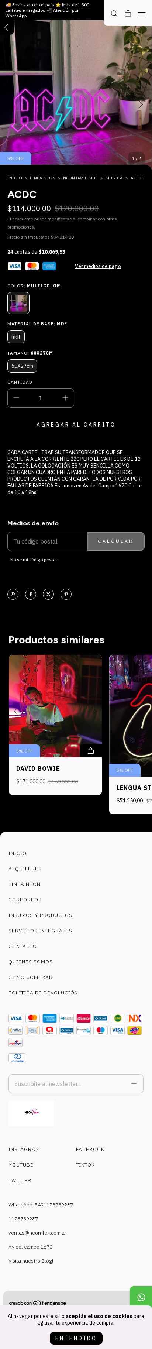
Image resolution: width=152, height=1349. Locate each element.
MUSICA (114, 178)
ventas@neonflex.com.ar (37, 1232)
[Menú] (141, 13)
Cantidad (19, 382)
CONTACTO (22, 946)
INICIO (17, 853)
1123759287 (23, 1218)
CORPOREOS (25, 899)
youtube (21, 1164)
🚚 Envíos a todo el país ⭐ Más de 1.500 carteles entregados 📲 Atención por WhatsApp (47, 10)
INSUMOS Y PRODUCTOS (40, 915)
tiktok (85, 1164)
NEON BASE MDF (80, 178)
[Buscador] (114, 13)
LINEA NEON (42, 178)
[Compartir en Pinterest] (66, 595)
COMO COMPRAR (30, 977)
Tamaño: (30, 353)
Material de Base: (37, 323)
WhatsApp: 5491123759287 (40, 1204)
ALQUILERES (25, 868)
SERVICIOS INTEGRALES (40, 930)
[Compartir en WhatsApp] (12, 595)
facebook (90, 1149)
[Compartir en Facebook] (30, 595)
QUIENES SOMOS (30, 961)
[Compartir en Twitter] (48, 595)
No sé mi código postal (33, 559)
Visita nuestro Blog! (30, 1260)
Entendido (76, 1338)
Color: (34, 285)
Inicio (14, 178)
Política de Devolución (43, 992)
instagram (24, 1149)
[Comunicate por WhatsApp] (141, 1297)
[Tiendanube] (38, 1304)
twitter (19, 1180)
